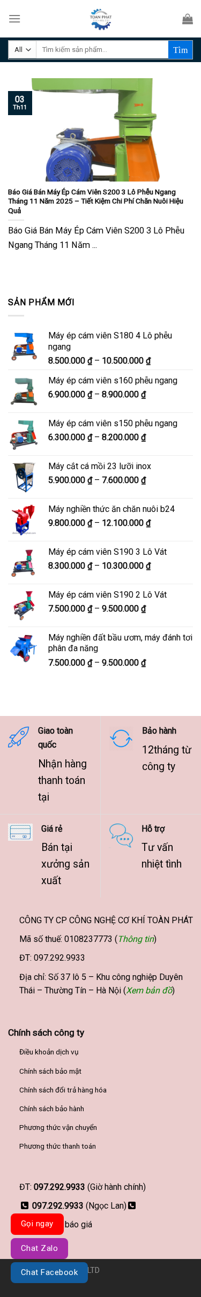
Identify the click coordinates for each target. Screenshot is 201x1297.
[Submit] (180, 50)
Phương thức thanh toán (57, 1146)
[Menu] (14, 18)
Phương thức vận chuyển (58, 1127)
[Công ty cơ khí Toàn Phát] (100, 18)
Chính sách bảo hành (51, 1108)
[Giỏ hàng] (187, 19)
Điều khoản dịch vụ (49, 1051)
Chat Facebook (49, 1272)
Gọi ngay (37, 1223)
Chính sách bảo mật (50, 1071)
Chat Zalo (39, 1248)
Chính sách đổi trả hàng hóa (63, 1089)
